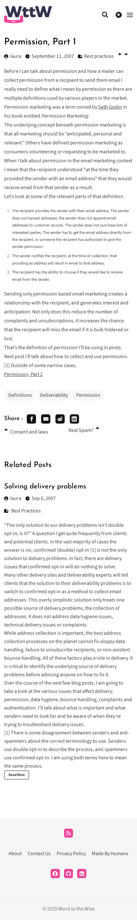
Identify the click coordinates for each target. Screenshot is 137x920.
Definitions (20, 395)
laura (15, 498)
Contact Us (39, 853)
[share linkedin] (74, 419)
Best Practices (26, 510)
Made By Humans (110, 853)
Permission (88, 395)
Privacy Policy (71, 853)
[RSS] (68, 833)
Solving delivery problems (45, 486)
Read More (17, 774)
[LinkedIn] (81, 873)
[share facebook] (31, 419)
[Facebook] (55, 873)
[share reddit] (60, 419)
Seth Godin (110, 107)
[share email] (45, 419)
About (15, 853)
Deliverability (54, 395)
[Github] (68, 873)
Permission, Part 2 (23, 374)
